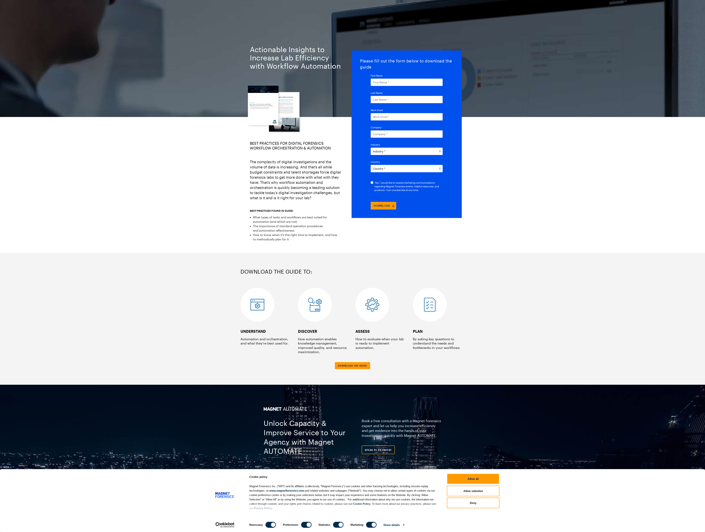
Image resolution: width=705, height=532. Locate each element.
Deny (473, 502)
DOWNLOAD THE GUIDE (352, 365)
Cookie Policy (361, 503)
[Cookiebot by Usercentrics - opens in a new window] (225, 525)
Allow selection (473, 490)
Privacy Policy (263, 508)
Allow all (473, 478)
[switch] (306, 525)
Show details (391, 524)
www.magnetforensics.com (286, 490)
